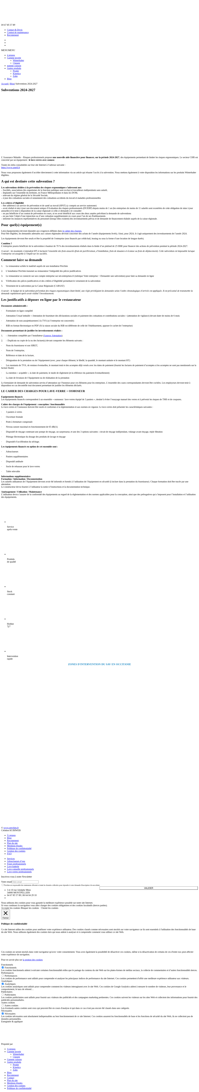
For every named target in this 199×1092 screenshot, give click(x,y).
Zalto (15, 76)
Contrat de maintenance (18, 32)
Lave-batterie (13, 866)
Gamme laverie (14, 58)
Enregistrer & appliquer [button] (12, 1021)
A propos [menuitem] (11, 1049)
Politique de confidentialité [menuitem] (19, 1088)
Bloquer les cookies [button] (30, 908)
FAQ (9, 853)
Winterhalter (18, 60)
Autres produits (14, 68)
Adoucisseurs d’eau (16, 861)
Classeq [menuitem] (16, 1057)
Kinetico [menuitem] (17, 1067)
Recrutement (13, 35)
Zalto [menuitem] (15, 1070)
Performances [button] (7, 973)
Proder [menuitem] (16, 1064)
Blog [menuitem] (9, 1072)
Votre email (6, 882)
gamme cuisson (14, 65)
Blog (9, 79)
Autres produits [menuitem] (14, 1062)
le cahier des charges (71, 231)
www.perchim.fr (11, 827)
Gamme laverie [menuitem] (14, 1051)
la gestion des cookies (33, 960)
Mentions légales (14, 846)
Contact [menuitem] (10, 1078)
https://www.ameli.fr (10, 167)
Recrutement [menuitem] (13, 1075)
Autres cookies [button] (8, 1002)
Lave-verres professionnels (19, 871)
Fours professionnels (16, 864)
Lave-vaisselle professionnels (20, 869)
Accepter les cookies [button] (10, 908)
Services (11, 858)
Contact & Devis (14, 30)
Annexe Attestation (53, 335)
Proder (16, 71)
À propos (11, 835)
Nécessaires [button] (6, 1011)
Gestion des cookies (16, 851)
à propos (11, 55)
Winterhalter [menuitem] (18, 1054)
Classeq (16, 63)
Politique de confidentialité (19, 848)
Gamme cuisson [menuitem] (14, 1059)
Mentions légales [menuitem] (14, 1083)
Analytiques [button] (6, 981)
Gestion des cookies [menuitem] (16, 1085)
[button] (8, 50)
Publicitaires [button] (6, 992)
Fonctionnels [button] (7, 964)
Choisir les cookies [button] (49, 908)
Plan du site (12, 843)
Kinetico (17, 73)
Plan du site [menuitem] (12, 1080)
